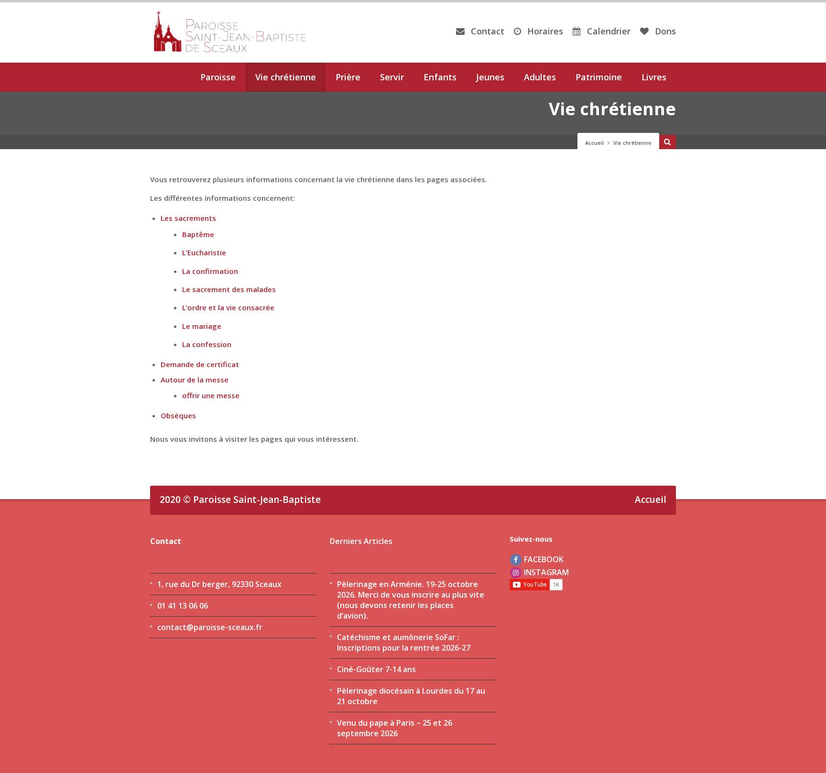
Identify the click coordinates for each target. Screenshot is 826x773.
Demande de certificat (200, 364)
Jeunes (490, 77)
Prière (348, 77)
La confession (206, 344)
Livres (653, 77)
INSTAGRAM (545, 572)
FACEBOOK (543, 559)
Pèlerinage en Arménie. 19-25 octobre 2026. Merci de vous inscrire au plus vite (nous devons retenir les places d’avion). (410, 600)
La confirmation (210, 271)
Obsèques (178, 415)
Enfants (440, 77)
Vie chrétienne (285, 77)
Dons (664, 31)
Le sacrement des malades (229, 289)
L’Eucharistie (204, 252)
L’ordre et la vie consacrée (228, 307)
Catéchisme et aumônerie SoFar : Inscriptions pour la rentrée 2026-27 (403, 642)
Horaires (544, 31)
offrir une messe (210, 395)
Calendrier (607, 31)
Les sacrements (188, 218)
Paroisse (218, 77)
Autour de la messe (194, 379)
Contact (486, 31)
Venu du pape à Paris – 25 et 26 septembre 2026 (394, 728)
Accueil (594, 142)
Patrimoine (599, 77)
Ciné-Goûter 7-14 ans (376, 669)
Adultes (540, 77)
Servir (392, 77)
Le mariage (201, 326)
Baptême (198, 234)
